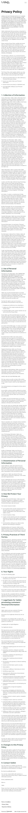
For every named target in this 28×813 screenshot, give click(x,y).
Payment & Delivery (6, 806)
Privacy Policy (5, 804)
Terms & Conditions (6, 802)
